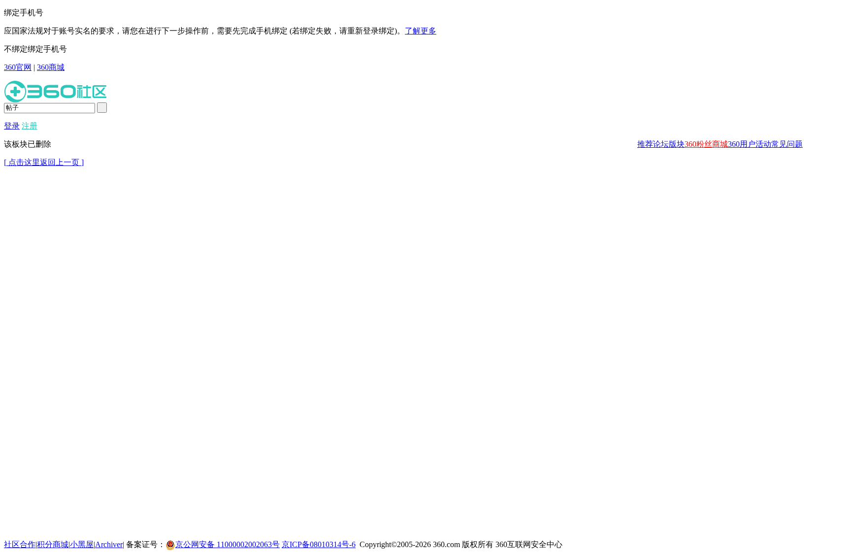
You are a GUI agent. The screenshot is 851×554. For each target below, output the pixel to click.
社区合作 (19, 544)
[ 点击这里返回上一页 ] (44, 162)
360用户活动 (749, 144)
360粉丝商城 (706, 144)
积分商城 (52, 544)
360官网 (18, 67)
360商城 (51, 67)
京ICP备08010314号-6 (319, 544)
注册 (29, 126)
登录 (12, 126)
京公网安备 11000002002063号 (227, 544)
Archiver (109, 544)
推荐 (645, 144)
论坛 (661, 144)
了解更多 (420, 31)
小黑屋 (82, 544)
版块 (677, 144)
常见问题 (787, 144)
